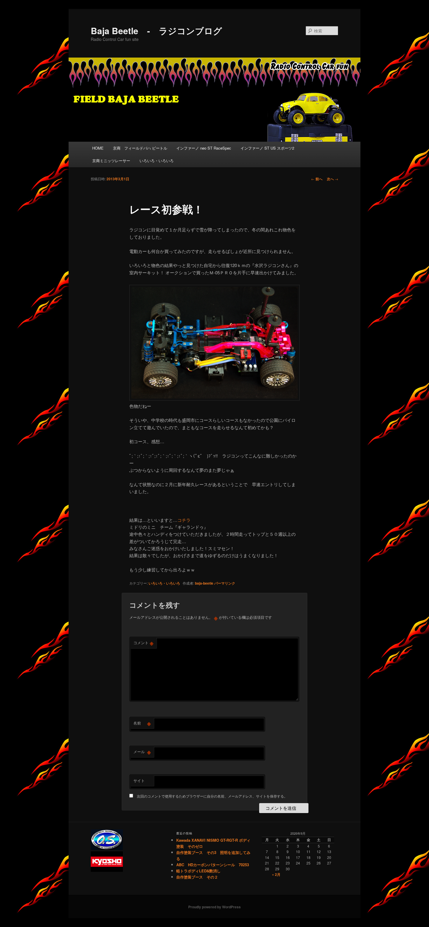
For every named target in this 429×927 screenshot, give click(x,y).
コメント (143, 642)
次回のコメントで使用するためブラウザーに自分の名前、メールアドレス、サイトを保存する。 (212, 795)
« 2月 (276, 874)
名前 (142, 723)
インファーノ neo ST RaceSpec (203, 148)
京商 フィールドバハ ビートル (140, 148)
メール (142, 751)
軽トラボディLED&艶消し (198, 871)
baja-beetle (204, 583)
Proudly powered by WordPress (214, 906)
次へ (332, 178)
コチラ (184, 520)
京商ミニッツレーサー (111, 160)
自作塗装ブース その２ (197, 877)
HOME (98, 148)
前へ (316, 178)
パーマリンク (224, 583)
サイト (139, 780)
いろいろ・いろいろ (156, 160)
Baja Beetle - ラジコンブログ (156, 30)
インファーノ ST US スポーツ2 (267, 148)
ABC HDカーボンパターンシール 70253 (212, 864)
